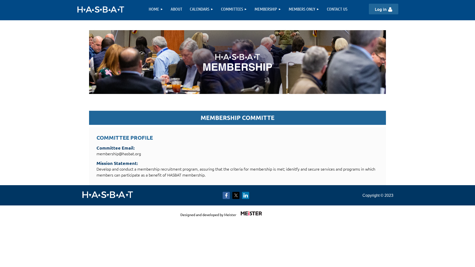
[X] (235, 195)
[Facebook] (226, 195)
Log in (381, 9)
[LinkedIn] (245, 195)
